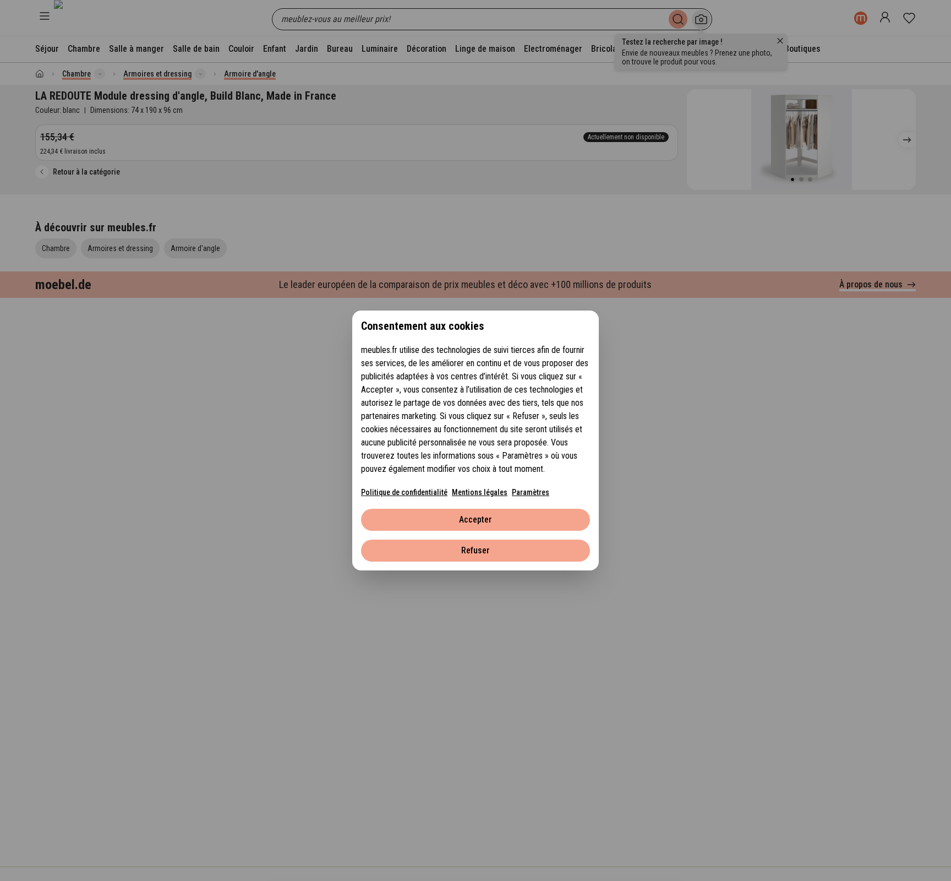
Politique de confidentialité (404, 492)
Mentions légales (479, 492)
